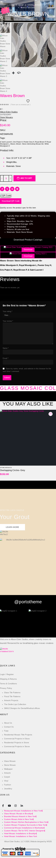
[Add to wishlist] (28, 100)
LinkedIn (12, 189)
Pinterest (17, 189)
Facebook (2, 189)
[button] (2, 18)
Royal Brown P (40, 142)
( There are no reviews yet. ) (20, 105)
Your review (8, 321)
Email (5, 358)
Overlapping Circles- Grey (12, 470)
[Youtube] (9, 805)
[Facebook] (3, 805)
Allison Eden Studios (9, 112)
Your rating (7, 311)
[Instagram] (15, 805)
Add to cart (26, 178)
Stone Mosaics (6, 117)
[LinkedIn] (22, 805)
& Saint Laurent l (6, 142)
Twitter (7, 189)
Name (6, 348)
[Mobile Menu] (2, 2)
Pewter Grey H (29, 142)
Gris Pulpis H (18, 142)
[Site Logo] (5, 10)
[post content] (28, 438)
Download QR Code (11, 201)
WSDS (49, 842)
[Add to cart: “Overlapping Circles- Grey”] (51, 414)
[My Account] (2, 21)
